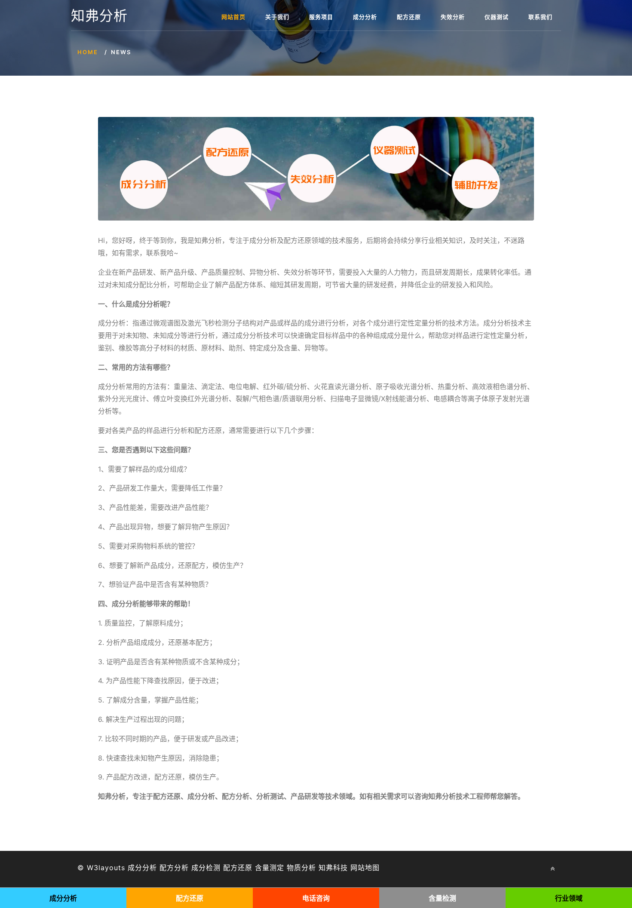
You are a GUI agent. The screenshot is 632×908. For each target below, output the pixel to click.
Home (87, 52)
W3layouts (106, 867)
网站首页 (233, 16)
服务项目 (321, 16)
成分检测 (206, 867)
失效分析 (453, 16)
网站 (357, 867)
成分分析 (365, 16)
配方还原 (409, 16)
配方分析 (174, 867)
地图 (372, 867)
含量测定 (269, 867)
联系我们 (540, 16)
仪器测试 (497, 16)
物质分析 (301, 867)
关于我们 (277, 16)
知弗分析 (99, 16)
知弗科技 (333, 867)
